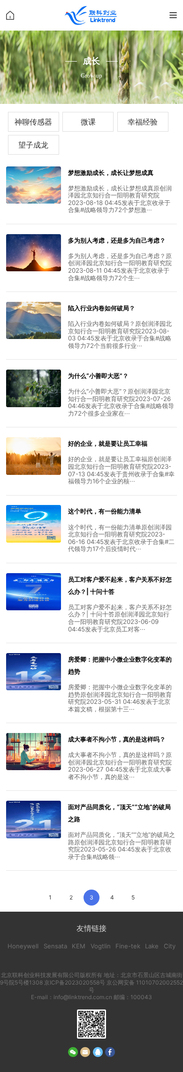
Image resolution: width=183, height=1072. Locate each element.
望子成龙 (33, 145)
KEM (78, 946)
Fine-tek (127, 946)
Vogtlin (101, 946)
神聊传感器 (33, 121)
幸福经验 (143, 121)
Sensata (55, 946)
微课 (88, 121)
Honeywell (23, 946)
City (169, 946)
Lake (152, 946)
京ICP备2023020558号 (75, 982)
